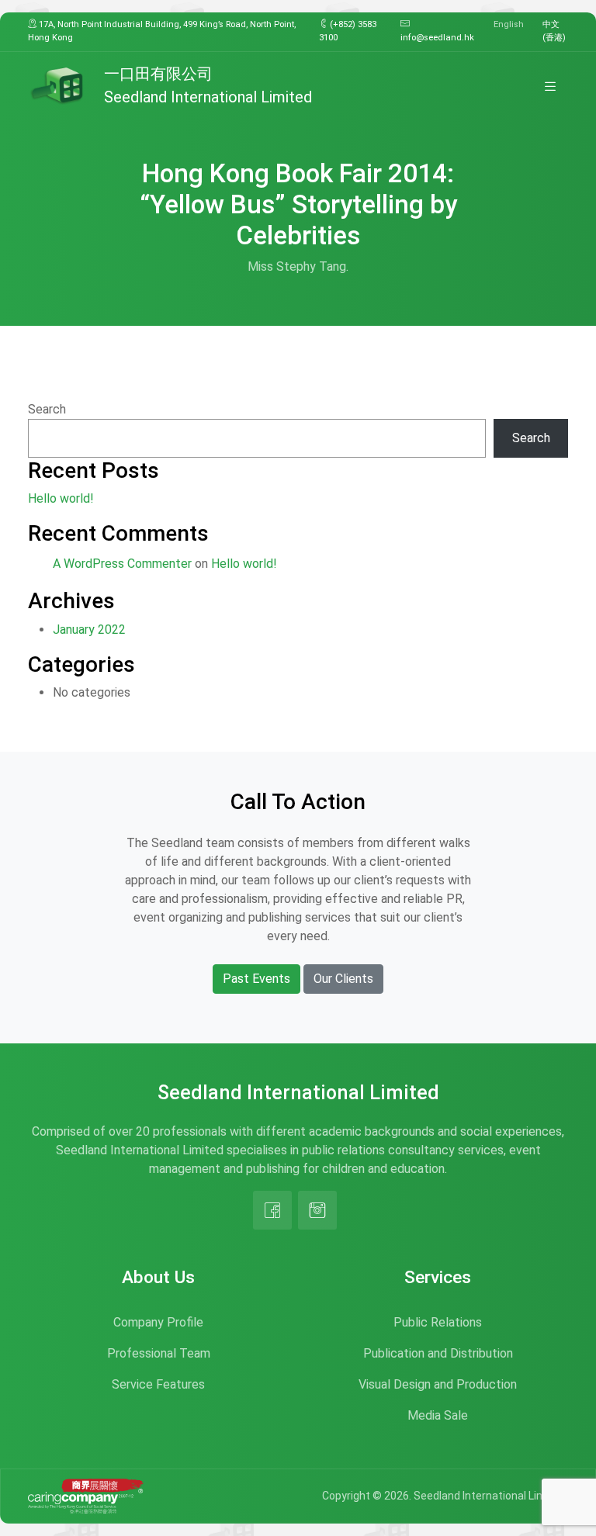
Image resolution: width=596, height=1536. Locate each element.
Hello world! (61, 498)
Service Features (158, 1384)
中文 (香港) (554, 31)
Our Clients (343, 978)
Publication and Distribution (438, 1353)
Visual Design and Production (438, 1384)
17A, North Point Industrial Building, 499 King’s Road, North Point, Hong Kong (162, 31)
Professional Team (158, 1353)
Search (47, 409)
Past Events (256, 978)
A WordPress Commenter (122, 563)
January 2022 (89, 629)
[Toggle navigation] (550, 86)
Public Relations (437, 1322)
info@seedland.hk (437, 38)
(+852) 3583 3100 (347, 31)
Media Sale (437, 1415)
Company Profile (158, 1322)
